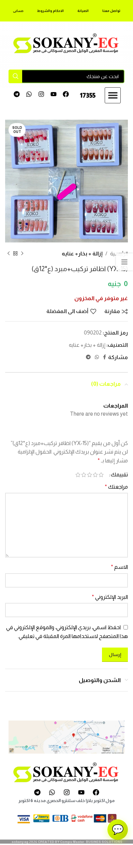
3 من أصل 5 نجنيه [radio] (89, 474)
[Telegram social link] (88, 357)
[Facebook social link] (104, 357)
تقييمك (119, 474)
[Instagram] (41, 94)
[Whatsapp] (29, 94)
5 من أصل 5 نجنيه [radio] (78, 474)
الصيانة (83, 11)
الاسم (119, 567)
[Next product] (8, 253)
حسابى (18, 11)
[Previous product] (22, 253)
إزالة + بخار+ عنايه (82, 253)
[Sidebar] (124, 261)
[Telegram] (17, 94)
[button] (113, 95)
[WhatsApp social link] (97, 357)
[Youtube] (53, 94)
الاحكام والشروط (50, 11)
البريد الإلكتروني (110, 597)
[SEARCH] (15, 76)
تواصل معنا (111, 11)
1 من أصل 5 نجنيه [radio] (101, 474)
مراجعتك (116, 487)
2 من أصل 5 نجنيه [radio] (95, 474)
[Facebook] (66, 94)
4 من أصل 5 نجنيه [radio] (84, 474)
